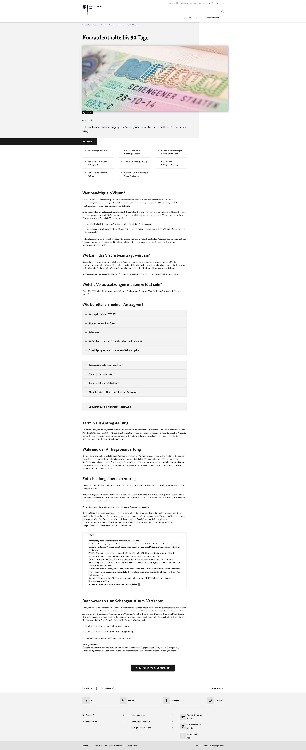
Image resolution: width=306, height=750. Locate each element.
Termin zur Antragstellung (135, 161)
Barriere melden (132, 745)
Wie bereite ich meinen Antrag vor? (97, 163)
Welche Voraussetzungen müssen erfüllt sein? (171, 152)
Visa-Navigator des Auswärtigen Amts (101, 274)
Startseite (86, 25)
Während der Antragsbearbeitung (169, 163)
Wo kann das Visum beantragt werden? (132, 152)
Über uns (188, 18)
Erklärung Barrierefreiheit (114, 745)
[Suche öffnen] (221, 10)
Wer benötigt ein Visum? (98, 150)
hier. (84, 294)
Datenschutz (86, 745)
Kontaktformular (119, 611)
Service (198, 18)
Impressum (98, 745)
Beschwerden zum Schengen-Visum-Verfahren (136, 174)
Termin (161, 430)
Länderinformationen (215, 18)
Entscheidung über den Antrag (97, 174)
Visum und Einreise (108, 25)
